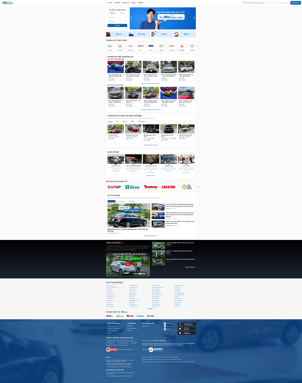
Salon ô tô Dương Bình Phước (133, 166)
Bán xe (186, 34)
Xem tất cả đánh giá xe (150, 235)
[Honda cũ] (120, 46)
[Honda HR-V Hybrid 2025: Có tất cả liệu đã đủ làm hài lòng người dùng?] (158, 224)
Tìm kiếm (117, 25)
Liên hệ (109, 332)
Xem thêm (150, 308)
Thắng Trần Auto (168, 166)
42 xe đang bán (150, 172)
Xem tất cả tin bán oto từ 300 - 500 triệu (150, 109)
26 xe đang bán (168, 171)
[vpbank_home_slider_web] (163, 18)
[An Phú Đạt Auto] (116, 159)
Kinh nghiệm (132, 201)
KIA (141, 50)
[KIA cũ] (141, 46)
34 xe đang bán (115, 171)
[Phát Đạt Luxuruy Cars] (151, 159)
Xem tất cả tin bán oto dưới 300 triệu (150, 83)
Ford (151, 50)
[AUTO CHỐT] (186, 159)
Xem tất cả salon (150, 175)
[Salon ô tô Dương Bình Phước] (133, 159)
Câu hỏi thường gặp (112, 330)
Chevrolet (171, 50)
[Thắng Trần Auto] (168, 159)
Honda (120, 50)
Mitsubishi (182, 50)
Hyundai (130, 50)
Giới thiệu (129, 326)
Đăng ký (287, 3)
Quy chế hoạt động (132, 328)
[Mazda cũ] (161, 46)
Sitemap (129, 330)
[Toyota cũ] (110, 46)
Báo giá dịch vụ (146, 326)
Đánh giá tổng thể (169, 225)
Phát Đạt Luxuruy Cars (151, 166)
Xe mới (122, 13)
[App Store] (187, 328)
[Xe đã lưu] (275, 3)
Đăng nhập (281, 3)
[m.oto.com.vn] (187, 324)
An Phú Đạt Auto (116, 166)
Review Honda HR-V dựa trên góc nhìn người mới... (180, 259)
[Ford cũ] (151, 46)
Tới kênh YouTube (189, 267)
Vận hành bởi (145, 349)
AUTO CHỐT (186, 166)
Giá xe (164, 34)
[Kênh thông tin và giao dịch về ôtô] (8, 2)
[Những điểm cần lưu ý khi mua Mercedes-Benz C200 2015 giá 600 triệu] (128, 215)
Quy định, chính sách (112, 326)
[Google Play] (187, 333)
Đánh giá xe (111, 201)
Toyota (109, 50)
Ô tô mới (141, 34)
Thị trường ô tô (121, 201)
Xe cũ (112, 13)
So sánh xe (168, 208)
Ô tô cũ (119, 34)
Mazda (161, 50)
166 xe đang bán (185, 172)
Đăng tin (297, 3)
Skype (135, 343)
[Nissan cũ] (192, 46)
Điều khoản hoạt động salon (114, 328)
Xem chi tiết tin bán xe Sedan (150, 145)
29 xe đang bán (132, 171)
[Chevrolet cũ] (172, 46)
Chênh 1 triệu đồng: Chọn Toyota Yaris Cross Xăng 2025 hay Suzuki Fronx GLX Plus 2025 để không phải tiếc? (180, 214)
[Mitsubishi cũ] (182, 46)
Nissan (192, 50)
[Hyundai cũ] (130, 46)
